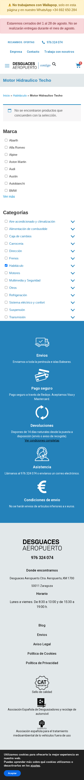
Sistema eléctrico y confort (27, 302)
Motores (14, 273)
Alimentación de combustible (28, 229)
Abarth (13, 140)
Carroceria (16, 243)
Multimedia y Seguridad (24, 280)
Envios (42, 635)
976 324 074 (29, 473)
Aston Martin (17, 162)
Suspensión (17, 310)
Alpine (13, 154)
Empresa (16, 51)
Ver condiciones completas (42, 440)
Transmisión (17, 317)
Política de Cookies (42, 654)
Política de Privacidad (42, 663)
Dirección (15, 251)
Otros (13, 287)
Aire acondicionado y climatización (32, 221)
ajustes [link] (35, 766)
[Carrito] (78, 65)
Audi (12, 169)
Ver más (9, 196)
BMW (13, 190)
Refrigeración (18, 295)
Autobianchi (17, 183)
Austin (13, 176)
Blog (42, 625)
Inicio (6, 95)
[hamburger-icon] (5, 65)
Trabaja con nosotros (59, 51)
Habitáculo (20, 95)
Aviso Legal (42, 644)
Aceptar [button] (12, 773)
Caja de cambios (20, 236)
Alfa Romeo (17, 147)
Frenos (14, 258)
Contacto (33, 51)
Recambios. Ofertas (21, 42)
